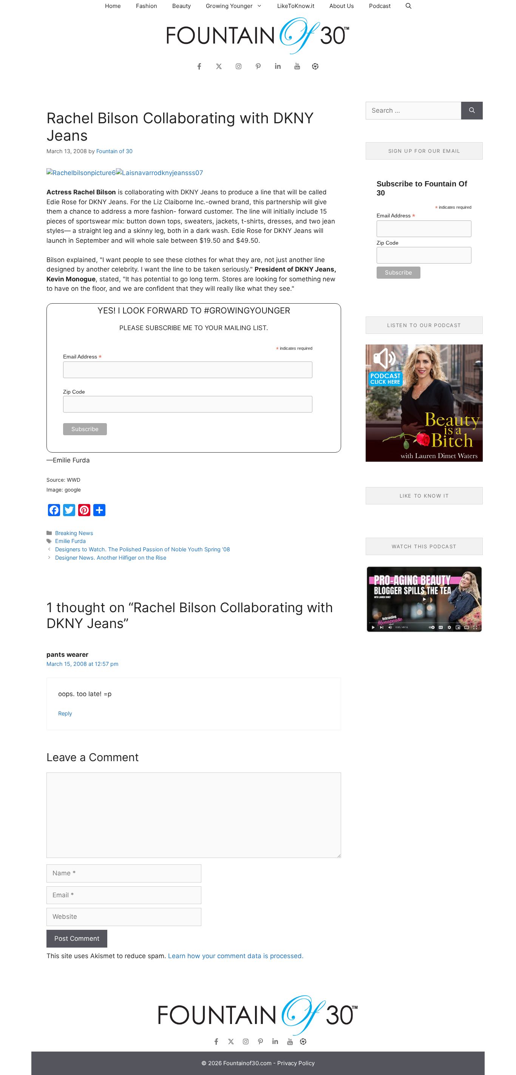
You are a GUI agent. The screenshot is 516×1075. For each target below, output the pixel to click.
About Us (341, 5)
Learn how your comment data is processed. (236, 956)
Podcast (380, 5)
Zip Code (74, 392)
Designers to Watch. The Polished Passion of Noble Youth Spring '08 (142, 549)
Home (113, 5)
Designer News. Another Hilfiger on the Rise (110, 557)
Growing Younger (229, 5)
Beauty (181, 5)
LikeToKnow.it (295, 5)
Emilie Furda (70, 541)
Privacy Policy (296, 1063)
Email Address (82, 356)
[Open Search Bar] (408, 6)
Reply (65, 713)
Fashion (146, 5)
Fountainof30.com (247, 1063)
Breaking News (74, 533)
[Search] (472, 111)
